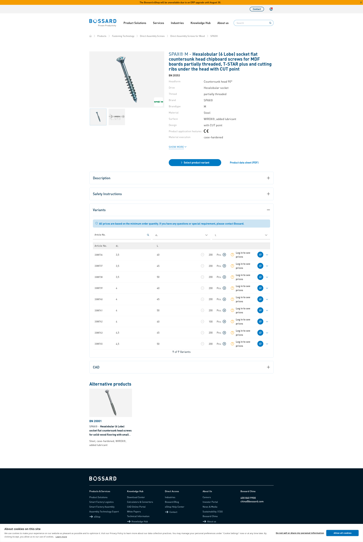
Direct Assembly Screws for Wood (187, 35)
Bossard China (210, 516)
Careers (207, 497)
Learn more (61, 536)
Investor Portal (210, 501)
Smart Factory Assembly (101, 506)
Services (158, 23)
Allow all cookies (342, 533)
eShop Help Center (174, 506)
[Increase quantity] (224, 254)
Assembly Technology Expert (104, 511)
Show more (176, 146)
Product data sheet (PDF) (244, 162)
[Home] (90, 36)
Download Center (136, 497)
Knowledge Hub (201, 23)
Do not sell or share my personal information (300, 533)
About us (223, 23)
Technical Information (138, 516)
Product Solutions (135, 23)
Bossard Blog (172, 501)
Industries (177, 23)
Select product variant (196, 162)
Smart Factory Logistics (101, 501)
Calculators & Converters (140, 501)
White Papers (134, 511)
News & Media (210, 506)
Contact (257, 9)
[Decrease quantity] (202, 254)
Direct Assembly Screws (152, 35)
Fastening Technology (123, 35)
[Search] (270, 23)
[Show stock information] (232, 254)
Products (101, 35)
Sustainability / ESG (213, 511)
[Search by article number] (148, 235)
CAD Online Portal (136, 506)
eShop (97, 516)
